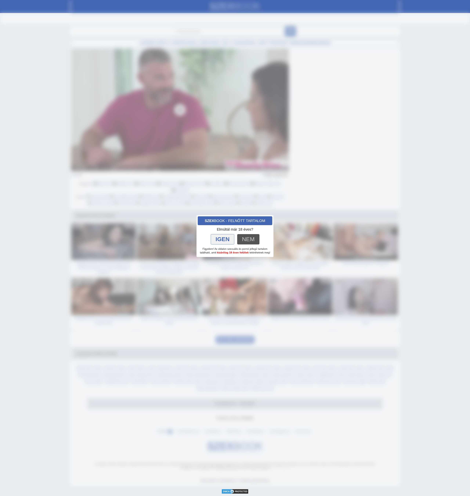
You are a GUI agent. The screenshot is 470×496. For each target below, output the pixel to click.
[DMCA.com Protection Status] (235, 491)
